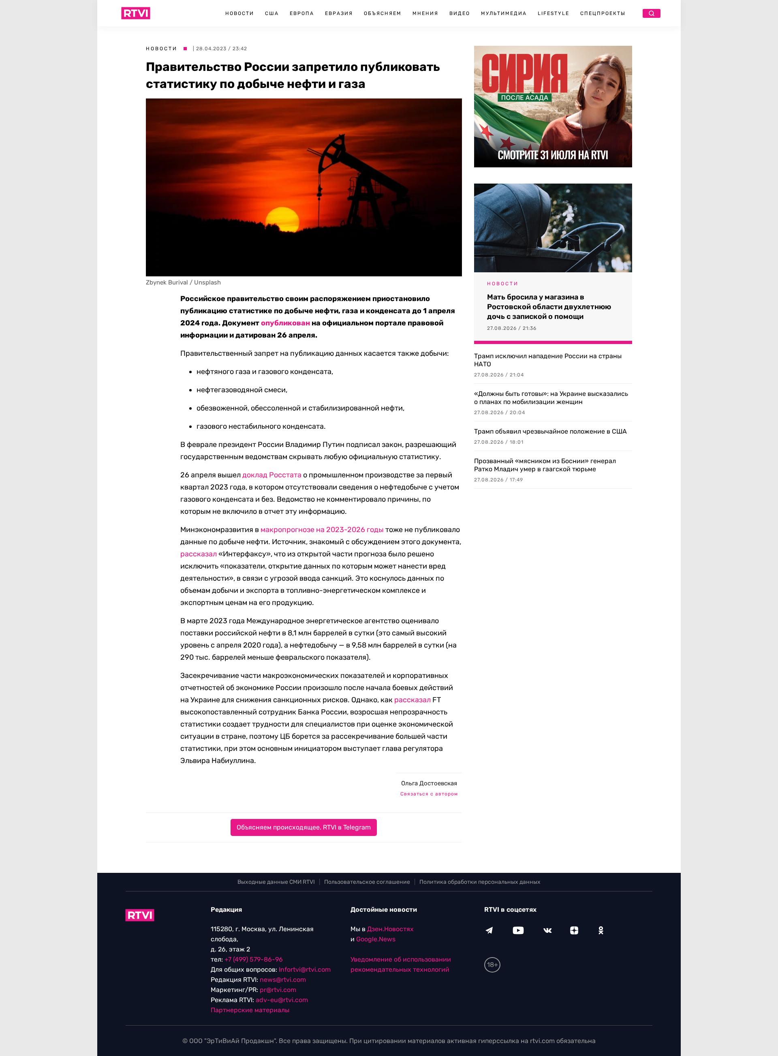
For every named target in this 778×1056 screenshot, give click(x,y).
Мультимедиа (504, 13)
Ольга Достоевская (429, 783)
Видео (459, 13)
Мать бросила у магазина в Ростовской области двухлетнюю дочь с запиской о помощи (549, 307)
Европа (302, 13)
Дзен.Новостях (390, 929)
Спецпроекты (603, 13)
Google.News (375, 939)
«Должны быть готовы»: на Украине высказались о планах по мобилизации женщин (551, 398)
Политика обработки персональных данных (480, 882)
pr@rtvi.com (278, 990)
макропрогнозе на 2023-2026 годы (322, 529)
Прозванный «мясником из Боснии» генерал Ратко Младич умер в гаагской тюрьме (545, 465)
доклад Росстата (271, 474)
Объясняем (383, 13)
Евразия (339, 13)
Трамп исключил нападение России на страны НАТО (548, 360)
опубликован (285, 323)
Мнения (425, 13)
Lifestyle (553, 13)
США (272, 13)
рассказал (198, 553)
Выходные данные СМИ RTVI (276, 882)
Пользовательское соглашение (367, 882)
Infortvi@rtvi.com (305, 969)
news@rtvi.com (283, 979)
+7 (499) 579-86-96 (253, 959)
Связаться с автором (429, 794)
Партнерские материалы (250, 1010)
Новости (239, 13)
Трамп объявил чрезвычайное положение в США (550, 431)
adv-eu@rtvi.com (282, 1000)
